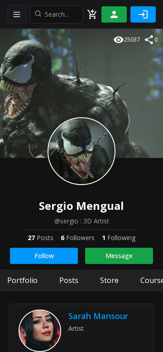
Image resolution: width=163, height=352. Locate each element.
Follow (44, 255)
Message (119, 255)
